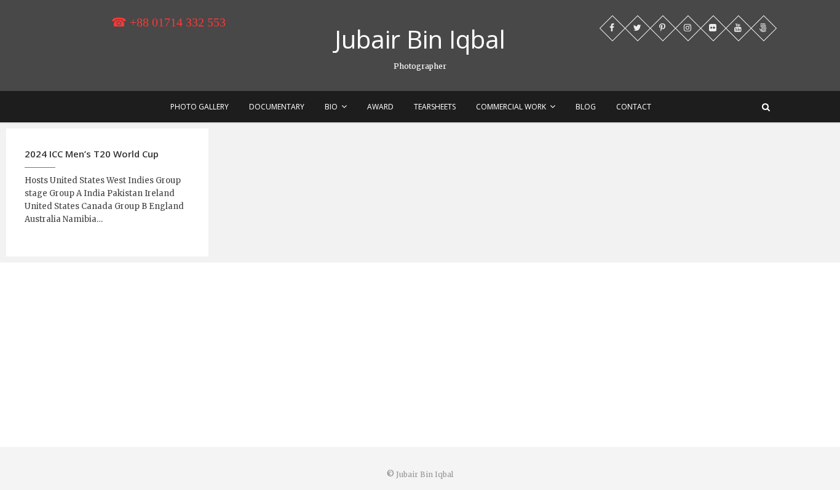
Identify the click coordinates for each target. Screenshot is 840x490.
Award (380, 106)
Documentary (276, 106)
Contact (633, 106)
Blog (586, 106)
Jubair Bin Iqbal (420, 39)
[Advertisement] (420, 355)
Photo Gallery (199, 106)
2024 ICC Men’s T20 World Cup (92, 154)
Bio (331, 106)
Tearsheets (435, 106)
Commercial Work (511, 106)
